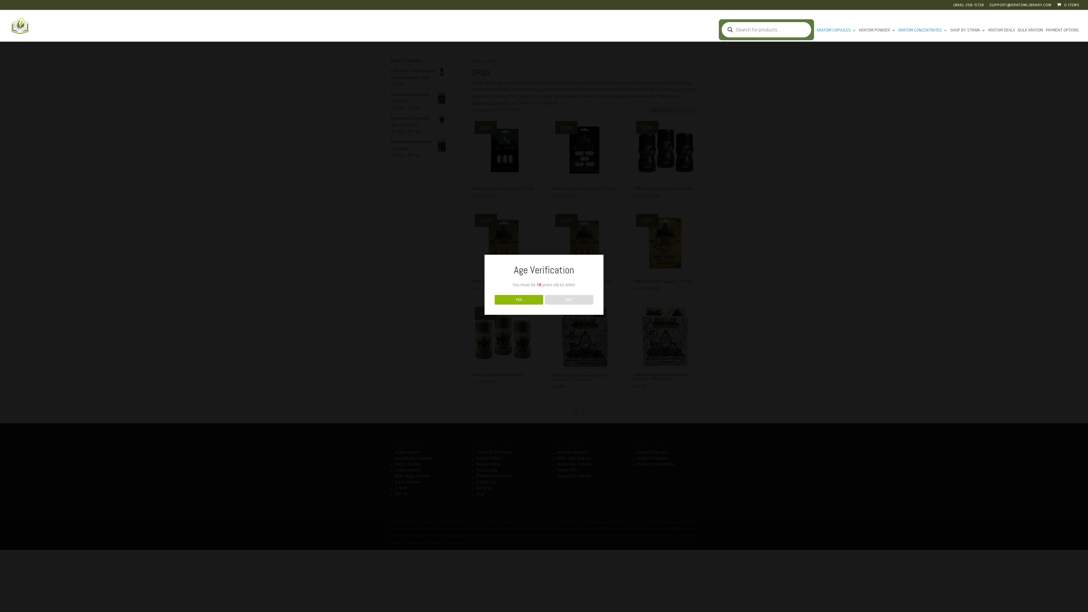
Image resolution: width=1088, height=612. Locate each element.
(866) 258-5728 (968, 5)
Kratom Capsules (834, 30)
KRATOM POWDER (874, 30)
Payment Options (1062, 30)
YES (519, 299)
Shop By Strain (965, 30)
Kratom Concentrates (920, 30)
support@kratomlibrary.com (1020, 5)
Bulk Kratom (1030, 30)
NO (569, 299)
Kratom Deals (1001, 30)
